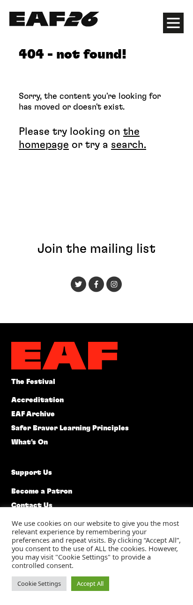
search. (128, 145)
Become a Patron (41, 491)
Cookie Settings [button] (39, 583)
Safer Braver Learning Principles (70, 428)
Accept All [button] (90, 583)
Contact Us (31, 505)
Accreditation (37, 400)
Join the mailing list (96, 249)
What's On (29, 442)
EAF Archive (33, 414)
